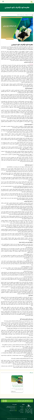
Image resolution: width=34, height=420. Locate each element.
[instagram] (3, 401)
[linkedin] (6, 401)
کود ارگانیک (31, 64)
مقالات (26, 15)
